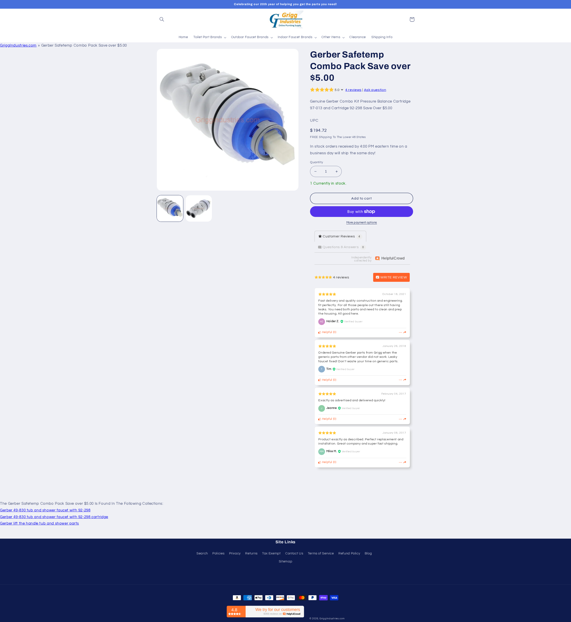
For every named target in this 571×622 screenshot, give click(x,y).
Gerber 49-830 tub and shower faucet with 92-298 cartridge (54, 517)
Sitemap (285, 561)
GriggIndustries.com (18, 45)
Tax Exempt (271, 553)
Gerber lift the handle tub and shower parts (39, 523)
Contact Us (294, 553)
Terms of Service (321, 553)
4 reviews (353, 90)
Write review (393, 277)
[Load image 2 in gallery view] (199, 208)
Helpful (326, 332)
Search (202, 553)
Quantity (316, 162)
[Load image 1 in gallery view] (170, 208)
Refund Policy (349, 553)
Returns (251, 553)
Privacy (235, 553)
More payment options (361, 222)
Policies (218, 553)
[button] (162, 19)
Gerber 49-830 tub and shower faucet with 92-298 (45, 510)
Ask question (375, 90)
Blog (368, 553)
